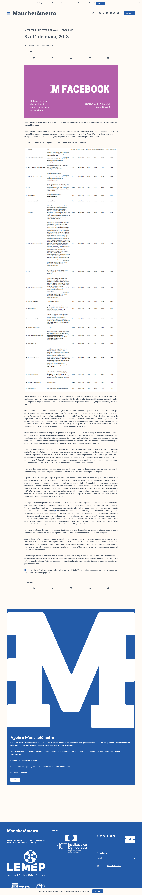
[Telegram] (89, 57)
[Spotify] (118, 13)
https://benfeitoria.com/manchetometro (53, 760)
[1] (55, 511)
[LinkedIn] (111, 13)
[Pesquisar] (93, 13)
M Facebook (30, 30)
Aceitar (98, 891)
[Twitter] (104, 13)
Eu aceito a (110, 866)
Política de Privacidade (114, 866)
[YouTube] (114, 13)
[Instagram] (107, 13)
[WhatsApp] (108, 57)
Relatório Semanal (49, 30)
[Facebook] (100, 13)
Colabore (100, 3)
